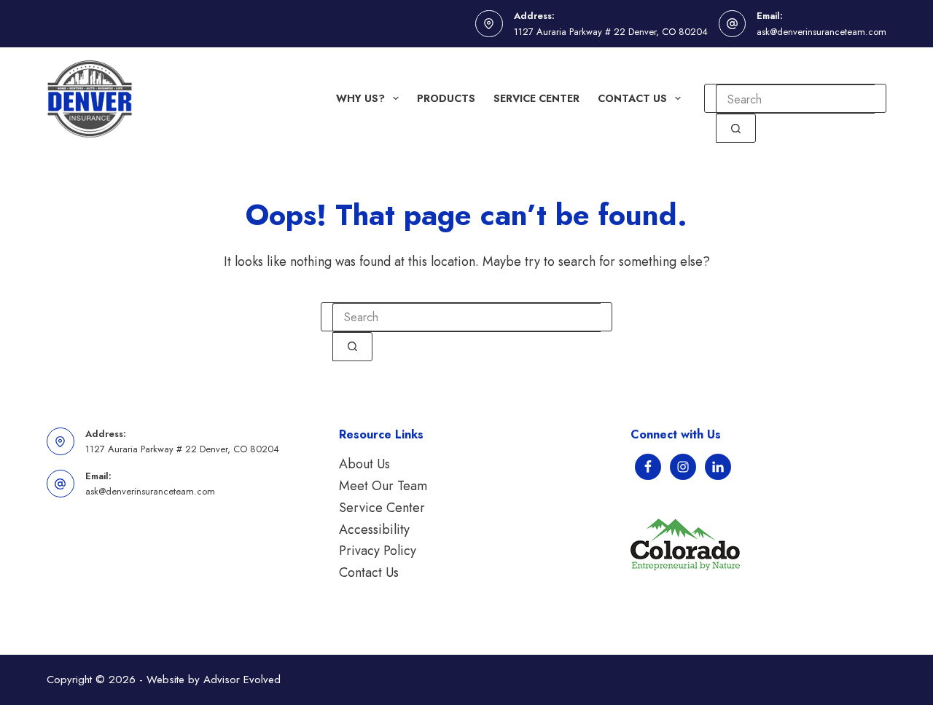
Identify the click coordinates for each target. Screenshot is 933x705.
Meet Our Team (383, 485)
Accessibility (374, 529)
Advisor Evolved (242, 679)
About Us (364, 463)
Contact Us (632, 98)
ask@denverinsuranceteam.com (821, 32)
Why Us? (360, 98)
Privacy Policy (377, 550)
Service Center (536, 98)
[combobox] (795, 99)
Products (446, 98)
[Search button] (736, 128)
